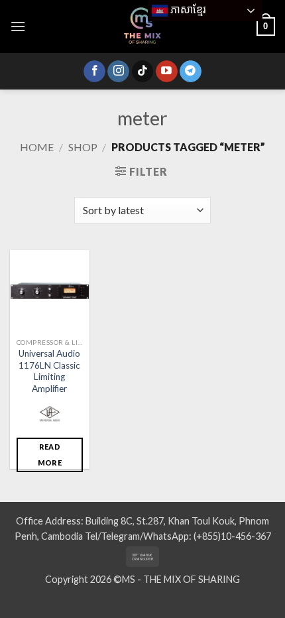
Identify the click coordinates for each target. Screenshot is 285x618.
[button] (18, 26)
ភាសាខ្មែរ (187, 9)
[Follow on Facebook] (94, 71)
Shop (82, 147)
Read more (50, 454)
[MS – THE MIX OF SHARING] (142, 26)
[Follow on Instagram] (118, 71)
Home (37, 147)
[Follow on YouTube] (167, 71)
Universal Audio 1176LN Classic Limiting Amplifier (49, 371)
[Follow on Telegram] (190, 71)
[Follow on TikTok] (143, 71)
